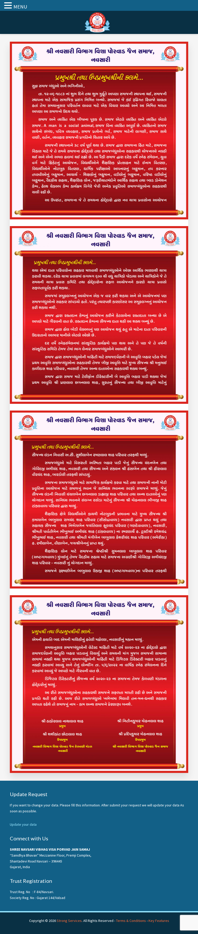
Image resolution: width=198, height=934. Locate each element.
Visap (99, 22)
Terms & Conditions (131, 920)
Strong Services (69, 920)
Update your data (23, 824)
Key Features (158, 920)
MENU (20, 6)
